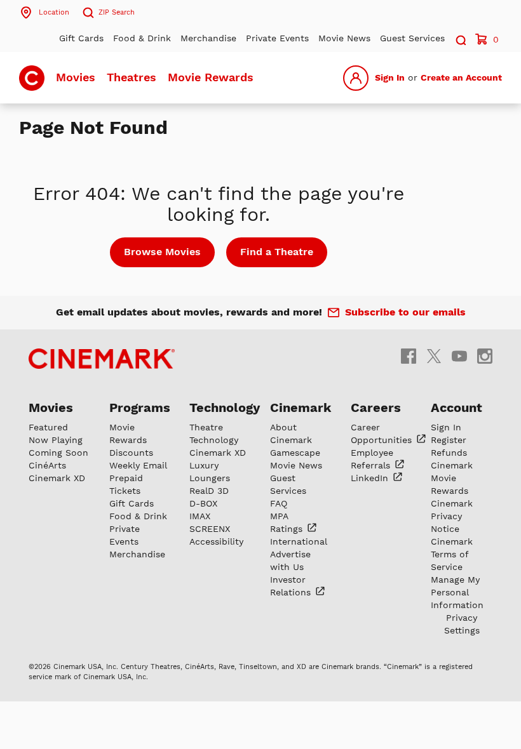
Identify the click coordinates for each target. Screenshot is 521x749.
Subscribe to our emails (405, 312)
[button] (460, 38)
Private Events (277, 38)
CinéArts (47, 465)
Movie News (344, 38)
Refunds (449, 452)
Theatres (131, 77)
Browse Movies (162, 252)
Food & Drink (142, 38)
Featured (48, 427)
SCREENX (209, 529)
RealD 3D (209, 491)
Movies (75, 77)
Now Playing (56, 440)
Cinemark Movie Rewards (452, 478)
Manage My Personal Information (457, 592)
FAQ (278, 503)
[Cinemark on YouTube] (459, 355)
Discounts (131, 452)
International (298, 541)
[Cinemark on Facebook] (408, 355)
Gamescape (295, 452)
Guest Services (412, 38)
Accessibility (216, 541)
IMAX (199, 516)
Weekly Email (138, 465)
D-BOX (203, 503)
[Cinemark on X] (434, 355)
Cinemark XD (57, 478)
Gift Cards (81, 38)
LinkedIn (371, 478)
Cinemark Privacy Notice (452, 516)
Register (448, 440)
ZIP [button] (116, 12)
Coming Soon (58, 452)
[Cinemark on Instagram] (484, 355)
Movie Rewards (211, 77)
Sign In (390, 77)
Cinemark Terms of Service (452, 554)
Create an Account (461, 77)
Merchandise (208, 38)
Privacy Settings (462, 624)
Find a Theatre (276, 252)
